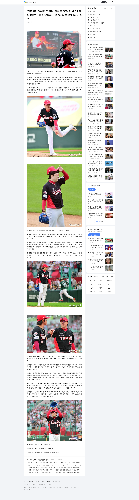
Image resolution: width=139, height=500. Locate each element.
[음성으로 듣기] (70, 26)
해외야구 (100, 284)
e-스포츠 (92, 291)
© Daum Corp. (28, 489)
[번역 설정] (73, 26)
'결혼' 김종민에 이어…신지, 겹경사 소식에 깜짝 (68, 463)
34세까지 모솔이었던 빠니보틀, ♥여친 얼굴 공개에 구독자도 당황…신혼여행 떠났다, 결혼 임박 (68, 472)
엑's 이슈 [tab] (91, 189)
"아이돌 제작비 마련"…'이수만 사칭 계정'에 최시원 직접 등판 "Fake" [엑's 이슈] (41, 472)
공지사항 (47, 481)
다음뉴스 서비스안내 (29, 481)
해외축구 (109, 280)
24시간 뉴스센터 (40, 481)
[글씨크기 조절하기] (77, 26)
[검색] (113, 2)
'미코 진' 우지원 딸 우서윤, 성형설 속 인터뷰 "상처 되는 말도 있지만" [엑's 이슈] (68, 467)
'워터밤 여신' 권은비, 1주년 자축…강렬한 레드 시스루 (41, 467)
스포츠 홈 (92, 280)
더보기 (100, 221)
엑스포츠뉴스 (31, 2)
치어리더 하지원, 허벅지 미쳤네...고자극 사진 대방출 (41, 465)
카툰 (100, 291)
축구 (100, 280)
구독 (105, 2)
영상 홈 (109, 291)
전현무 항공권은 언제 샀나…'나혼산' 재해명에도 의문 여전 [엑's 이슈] (68, 470)
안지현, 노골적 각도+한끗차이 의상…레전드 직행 (41, 463)
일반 (109, 288)
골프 (109, 284)
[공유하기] (109, 2)
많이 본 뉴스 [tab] (94, 235)
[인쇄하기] (80, 26)
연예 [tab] (107, 276)
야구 (92, 284)
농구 (92, 288)
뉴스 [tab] (103, 276)
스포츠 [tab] (111, 276)
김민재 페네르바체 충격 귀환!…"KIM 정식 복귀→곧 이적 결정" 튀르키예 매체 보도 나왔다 (68, 465)
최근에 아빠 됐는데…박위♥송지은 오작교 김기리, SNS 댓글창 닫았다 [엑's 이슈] (41, 470)
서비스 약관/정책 (55, 481)
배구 (100, 288)
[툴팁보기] (113, 8)
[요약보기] (67, 26)
